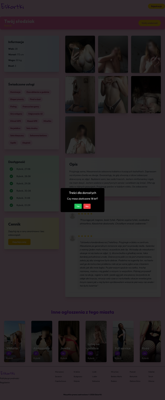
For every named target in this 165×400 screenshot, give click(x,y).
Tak (78, 206)
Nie (87, 206)
